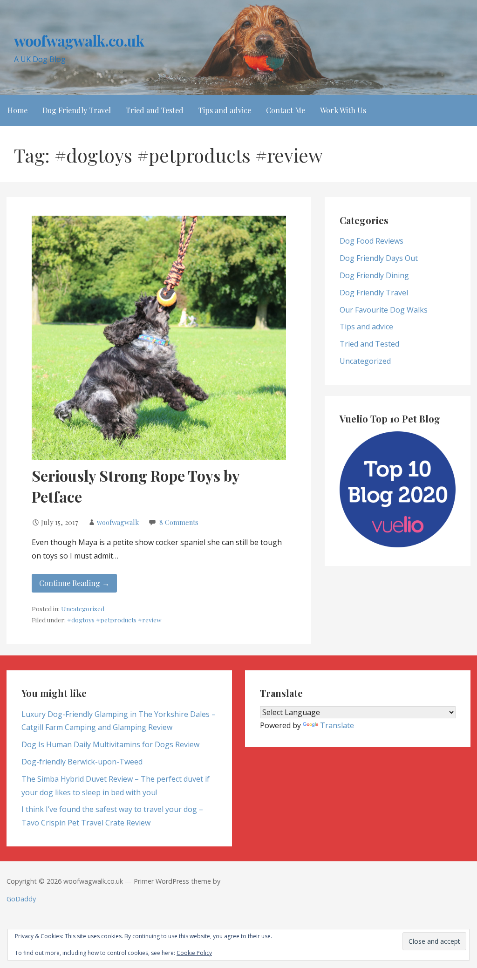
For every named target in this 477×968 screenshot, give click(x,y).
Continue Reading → (74, 583)
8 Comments (178, 522)
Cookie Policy (194, 953)
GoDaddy (21, 898)
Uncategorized (82, 608)
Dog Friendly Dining (374, 275)
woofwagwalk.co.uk (79, 40)
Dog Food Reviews (371, 241)
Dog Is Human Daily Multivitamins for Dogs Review (110, 744)
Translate (337, 725)
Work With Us (343, 110)
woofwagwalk (118, 522)
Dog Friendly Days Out (379, 258)
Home (17, 110)
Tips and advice (224, 110)
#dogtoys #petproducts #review (114, 619)
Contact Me (285, 110)
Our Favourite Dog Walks (384, 310)
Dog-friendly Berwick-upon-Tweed (82, 762)
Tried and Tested (155, 110)
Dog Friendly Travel (76, 110)
